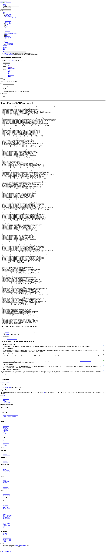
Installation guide (7, 387)
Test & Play (5, 534)
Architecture (5, 467)
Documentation (6, 440)
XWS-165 (7, 334)
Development (8, 37)
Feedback (7, 39)
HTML (4, 96)
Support (4, 439)
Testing (4, 526)
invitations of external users (85, 361)
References (7, 22)
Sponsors (5, 445)
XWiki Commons (6, 495)
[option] (54, 90)
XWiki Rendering (6, 494)
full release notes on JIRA (12, 339)
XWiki (6, 26)
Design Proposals (6, 518)
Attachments (11, 72)
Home (4, 12)
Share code (5, 541)
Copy (10, 65)
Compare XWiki (8, 16)
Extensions (7, 27)
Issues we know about (4, 382)
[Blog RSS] (10, 551)
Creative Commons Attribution (20, 545)
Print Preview (12, 68)
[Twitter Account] (7, 551)
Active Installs (8, 23)
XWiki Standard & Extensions (11, 33)
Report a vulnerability (7, 540)
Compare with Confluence (13, 17)
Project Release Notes (7, 53)
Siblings (10, 71)
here (44, 392)
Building (4, 524)
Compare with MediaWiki (13, 18)
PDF (4, 89)
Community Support (9, 43)
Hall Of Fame (5, 507)
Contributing (5, 533)
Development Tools (7, 516)
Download (5, 45)
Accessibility (5, 434)
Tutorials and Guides (7, 471)
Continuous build (6, 525)
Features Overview (6, 455)
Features (4, 480)
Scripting (4, 469)
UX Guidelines (6, 517)
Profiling (4, 528)
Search (4, 6)
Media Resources (6, 432)
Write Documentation (7, 538)
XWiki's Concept (8, 14)
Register (4, 4)
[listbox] (53, 93)
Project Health (5, 505)
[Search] (7, 6)
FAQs (6, 42)
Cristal (6, 34)
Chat (4, 444)
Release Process (6, 513)
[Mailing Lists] (9, 551)
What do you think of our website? (9, 416)
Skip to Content (3, 1)
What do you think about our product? (10, 415)
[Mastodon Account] (3, 551)
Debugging (5, 527)
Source (10, 70)
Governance (5, 503)
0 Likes (4, 395)
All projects (7, 31)
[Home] (3, 51)
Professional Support (9, 44)
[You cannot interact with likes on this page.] (1, 395)
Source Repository (6, 523)
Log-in (4, 5)
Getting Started (6, 452)
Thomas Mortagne (10, 60)
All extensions (5, 487)
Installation (5, 461)
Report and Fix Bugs (7, 539)
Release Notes (5, 428)
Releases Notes (8, 21)
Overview (5, 479)
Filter (1, 83)
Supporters (5, 409)
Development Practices (7, 515)
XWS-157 (7, 329)
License (6, 24)
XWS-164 (7, 331)
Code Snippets (8, 28)
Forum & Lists (6, 443)
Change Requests (6, 402)
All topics (5, 454)
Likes (10, 76)
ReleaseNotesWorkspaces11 (8, 54)
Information (11, 75)
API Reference (6, 470)
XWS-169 (7, 332)
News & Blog (8, 15)
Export (10, 67)
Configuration (5, 462)
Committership (6, 506)
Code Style (5, 514)
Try (3, 46)
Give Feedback (6, 535)
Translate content (6, 537)
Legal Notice (5, 433)
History (10, 74)
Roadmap (7, 20)
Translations (7, 38)
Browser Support (6, 508)
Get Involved (7, 36)
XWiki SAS (28, 546)
